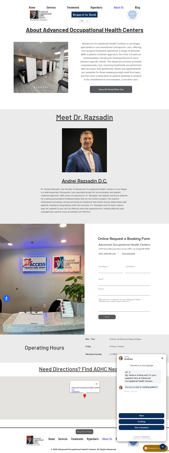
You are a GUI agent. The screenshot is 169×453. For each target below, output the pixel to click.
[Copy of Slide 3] (47, 87)
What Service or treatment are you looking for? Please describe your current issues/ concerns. (120, 300)
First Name (103, 266)
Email (101, 279)
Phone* (101, 289)
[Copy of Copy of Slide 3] (34, 87)
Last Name (130, 266)
